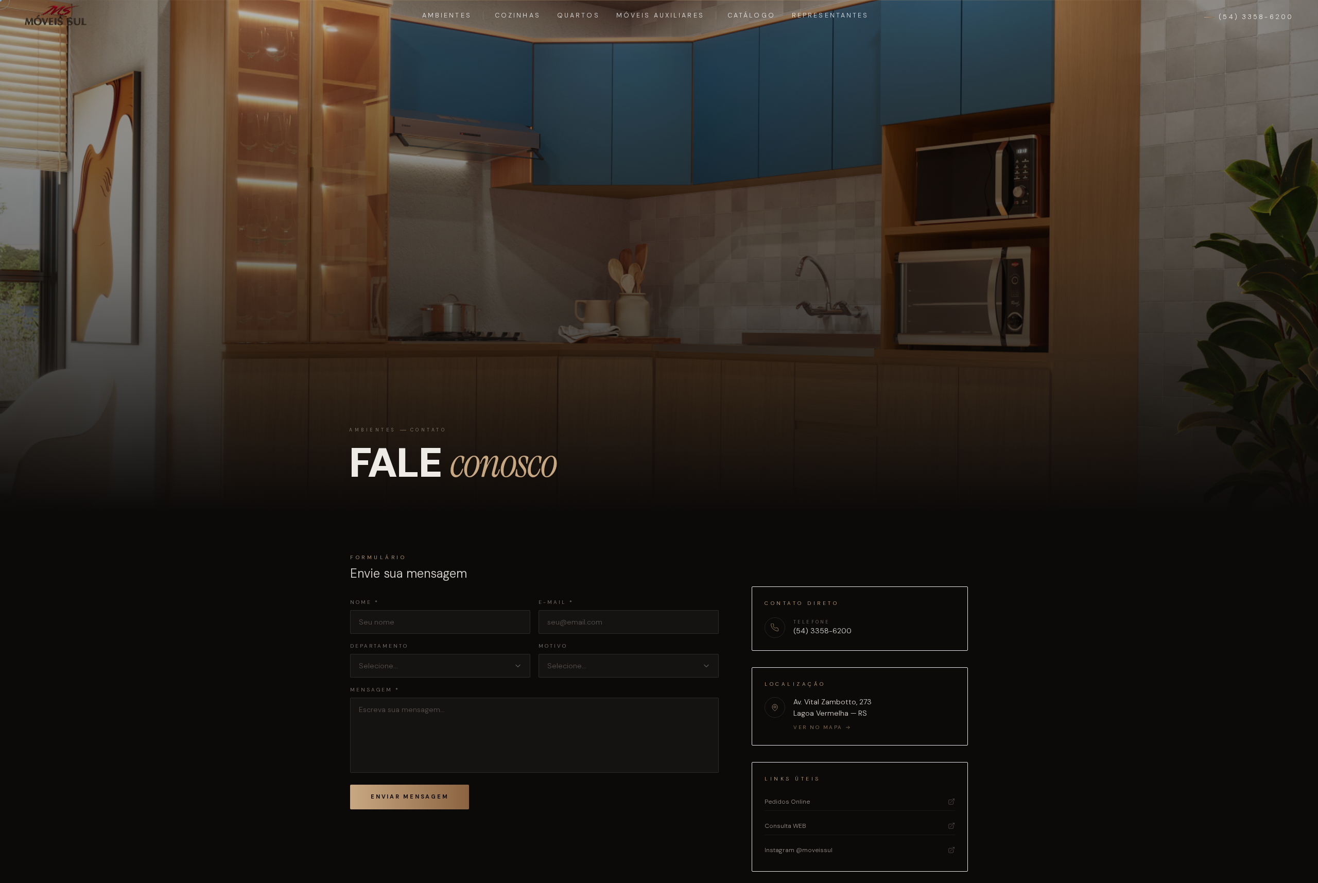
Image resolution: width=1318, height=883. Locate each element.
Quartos (578, 15)
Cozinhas (518, 15)
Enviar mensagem (409, 796)
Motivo (553, 646)
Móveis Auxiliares (660, 15)
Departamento (379, 646)
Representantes (830, 15)
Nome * (364, 602)
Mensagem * (375, 689)
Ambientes (447, 15)
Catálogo (751, 15)
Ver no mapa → (822, 727)
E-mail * (556, 602)
